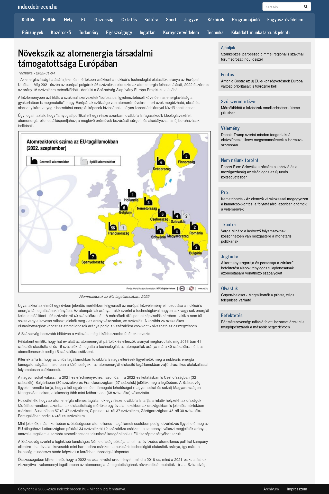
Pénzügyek (32, 32)
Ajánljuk (228, 47)
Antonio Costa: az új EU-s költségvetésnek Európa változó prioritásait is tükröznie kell (262, 83)
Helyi (69, 19)
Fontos (227, 74)
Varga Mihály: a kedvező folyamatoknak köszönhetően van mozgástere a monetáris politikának (256, 236)
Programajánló (246, 19)
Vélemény (230, 128)
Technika (215, 32)
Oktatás (129, 19)
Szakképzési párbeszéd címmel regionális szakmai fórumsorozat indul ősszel (262, 56)
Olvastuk (229, 288)
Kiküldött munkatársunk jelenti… (261, 32)
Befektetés (231, 315)
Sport (171, 19)
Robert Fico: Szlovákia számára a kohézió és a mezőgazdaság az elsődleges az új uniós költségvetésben (259, 171)
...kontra (228, 224)
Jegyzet (192, 19)
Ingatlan (148, 32)
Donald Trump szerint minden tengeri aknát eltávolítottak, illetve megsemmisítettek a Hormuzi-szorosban (262, 139)
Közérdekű (61, 32)
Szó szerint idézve (239, 101)
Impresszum (297, 488)
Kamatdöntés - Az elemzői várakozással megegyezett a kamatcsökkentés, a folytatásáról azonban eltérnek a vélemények (264, 204)
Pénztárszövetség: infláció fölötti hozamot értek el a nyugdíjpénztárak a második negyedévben (263, 324)
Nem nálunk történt (240, 160)
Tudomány (88, 32)
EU (84, 19)
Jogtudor (229, 256)
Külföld (28, 19)
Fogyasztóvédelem (285, 19)
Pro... (225, 192)
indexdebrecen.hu (37, 6)
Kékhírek (216, 19)
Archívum (271, 488)
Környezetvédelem (181, 32)
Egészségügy (119, 32)
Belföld (49, 19)
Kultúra (151, 19)
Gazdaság (104, 19)
